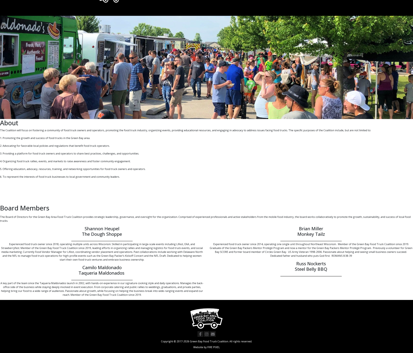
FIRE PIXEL (213, 347)
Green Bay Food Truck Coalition (209, 341)
